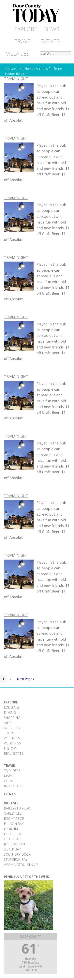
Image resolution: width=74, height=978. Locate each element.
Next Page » (26, 679)
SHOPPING (12, 717)
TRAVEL (10, 765)
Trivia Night (16, 78)
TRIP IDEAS (12, 770)
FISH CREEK (12, 834)
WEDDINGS (12, 743)
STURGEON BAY (15, 859)
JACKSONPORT (14, 844)
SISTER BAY (12, 849)
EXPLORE (11, 702)
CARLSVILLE (13, 813)
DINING (10, 712)
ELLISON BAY (14, 824)
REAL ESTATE (13, 753)
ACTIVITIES (12, 728)
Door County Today (37, 13)
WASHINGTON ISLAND (21, 865)
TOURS (9, 733)
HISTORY (10, 748)
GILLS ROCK (13, 839)
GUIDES (9, 781)
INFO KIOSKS (13, 786)
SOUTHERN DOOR (17, 854)
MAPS (8, 776)
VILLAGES (11, 803)
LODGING (11, 707)
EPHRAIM (11, 829)
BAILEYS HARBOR (17, 808)
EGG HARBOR (14, 818)
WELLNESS (12, 738)
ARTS (7, 723)
